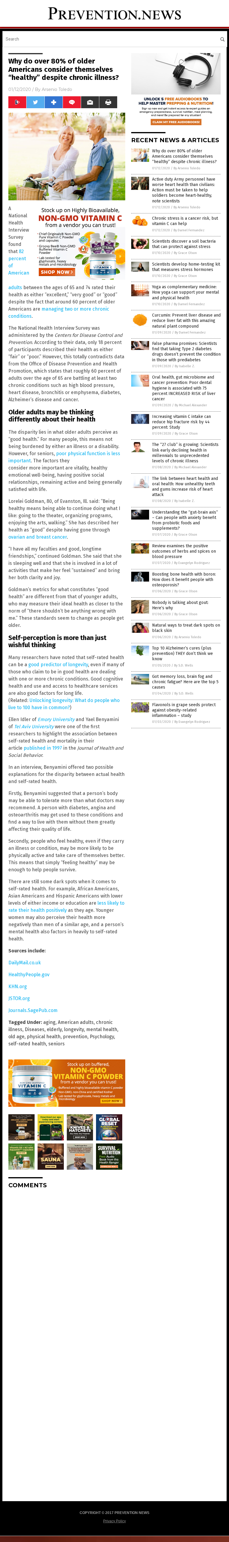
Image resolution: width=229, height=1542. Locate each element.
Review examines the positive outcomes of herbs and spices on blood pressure (184, 551)
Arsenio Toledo (57, 89)
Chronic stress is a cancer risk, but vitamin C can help (185, 221)
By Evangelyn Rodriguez (192, 563)
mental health (101, 1029)
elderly (54, 1029)
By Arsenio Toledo (187, 168)
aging (49, 1022)
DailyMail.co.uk (24, 963)
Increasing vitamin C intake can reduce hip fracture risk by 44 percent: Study (181, 422)
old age (16, 1036)
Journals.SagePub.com (33, 1010)
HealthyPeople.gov (28, 974)
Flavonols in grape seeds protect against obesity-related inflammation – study (184, 710)
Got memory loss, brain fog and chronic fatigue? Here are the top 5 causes (185, 682)
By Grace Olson (185, 253)
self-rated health (27, 1044)
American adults (76, 1022)
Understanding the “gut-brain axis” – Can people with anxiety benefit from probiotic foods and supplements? (185, 520)
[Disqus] (66, 1268)
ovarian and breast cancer (37, 537)
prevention (75, 1036)
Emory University (56, 719)
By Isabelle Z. (185, 366)
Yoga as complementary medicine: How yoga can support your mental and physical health (185, 292)
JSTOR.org (19, 998)
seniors (56, 1044)
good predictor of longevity (58, 664)
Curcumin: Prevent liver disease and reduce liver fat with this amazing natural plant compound (186, 320)
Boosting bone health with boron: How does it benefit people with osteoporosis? (184, 580)
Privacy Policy (114, 1521)
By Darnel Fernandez (189, 230)
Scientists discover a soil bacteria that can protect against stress (184, 244)
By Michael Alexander (191, 405)
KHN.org (17, 986)
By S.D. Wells (183, 665)
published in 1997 (43, 748)
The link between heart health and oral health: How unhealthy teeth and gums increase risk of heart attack (185, 487)
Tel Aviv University (34, 726)
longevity (74, 1029)
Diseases (34, 1029)
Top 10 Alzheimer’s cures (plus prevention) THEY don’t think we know (182, 653)
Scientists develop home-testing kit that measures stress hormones (186, 267)
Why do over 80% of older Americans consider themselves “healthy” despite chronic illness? (184, 156)
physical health (44, 1036)
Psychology (102, 1036)
